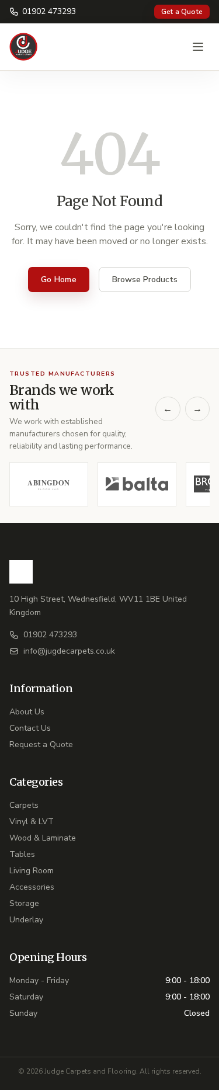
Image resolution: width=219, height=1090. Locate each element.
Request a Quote (41, 744)
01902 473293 (49, 11)
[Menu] (198, 46)
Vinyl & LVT (31, 821)
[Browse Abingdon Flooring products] (48, 484)
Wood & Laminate (42, 837)
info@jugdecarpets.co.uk (69, 651)
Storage (24, 903)
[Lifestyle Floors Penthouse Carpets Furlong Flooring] (109, 484)
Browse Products (145, 279)
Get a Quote (182, 11)
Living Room (31, 870)
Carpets (24, 805)
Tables (22, 854)
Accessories (31, 887)
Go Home (58, 279)
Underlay (26, 919)
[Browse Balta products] (137, 484)
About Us (26, 711)
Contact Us (30, 728)
